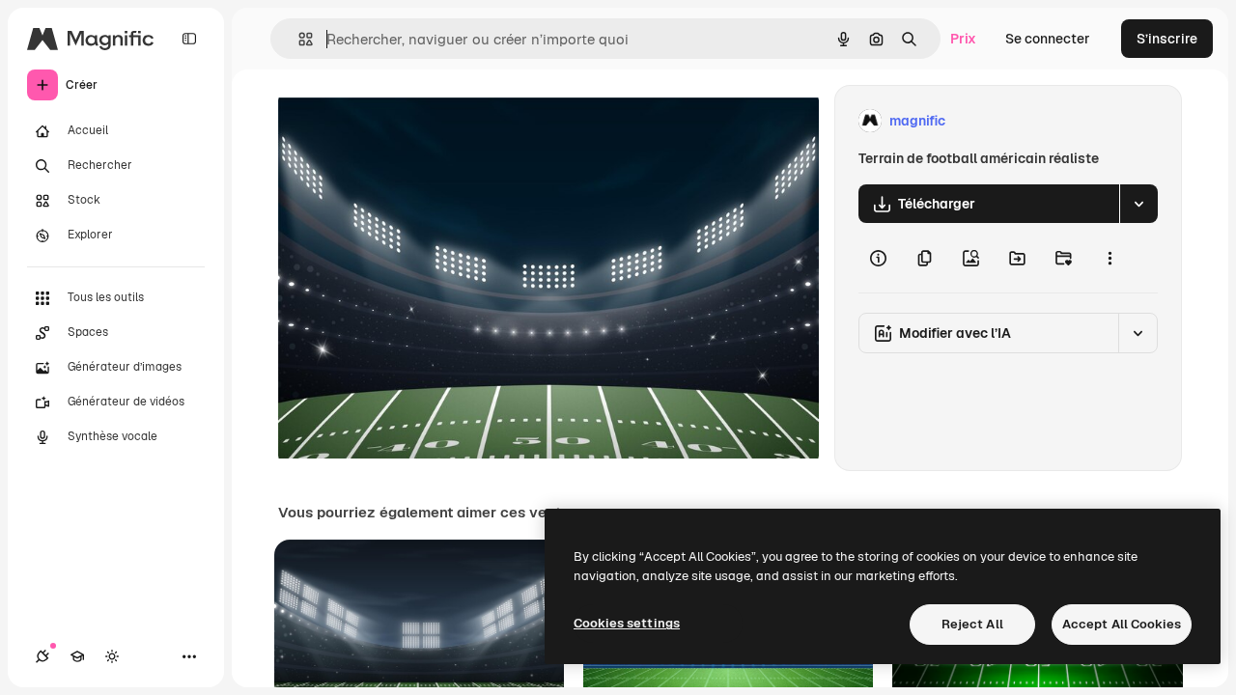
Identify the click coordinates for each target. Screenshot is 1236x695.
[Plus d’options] (1109, 257)
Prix (963, 38)
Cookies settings (627, 623)
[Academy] (77, 656)
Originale (405, 121)
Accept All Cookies (1121, 624)
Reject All (972, 624)
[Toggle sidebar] (189, 38)
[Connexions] (42, 656)
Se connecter (1047, 38)
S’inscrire (1167, 38)
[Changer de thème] (112, 656)
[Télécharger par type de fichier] (1138, 203)
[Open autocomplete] (297, 39)
